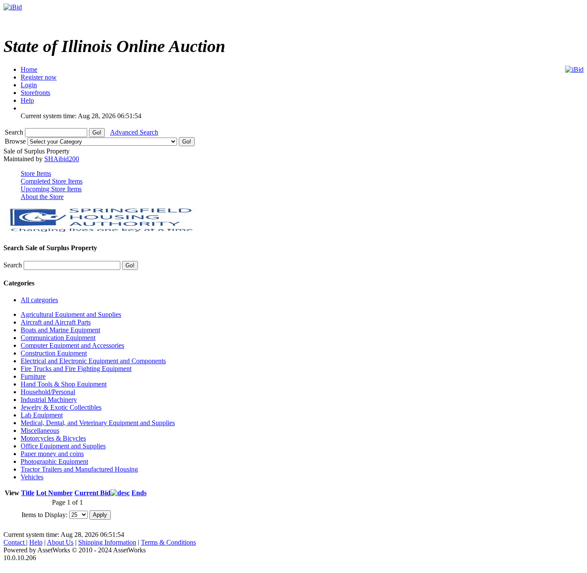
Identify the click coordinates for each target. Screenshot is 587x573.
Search (15, 132)
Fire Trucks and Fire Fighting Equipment (76, 368)
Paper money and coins (52, 453)
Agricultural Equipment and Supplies (71, 314)
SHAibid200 (61, 158)
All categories (39, 299)
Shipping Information (107, 542)
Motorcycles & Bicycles (53, 438)
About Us (60, 542)
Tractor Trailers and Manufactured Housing (79, 469)
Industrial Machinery (49, 399)
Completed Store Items (52, 181)
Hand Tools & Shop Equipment (64, 384)
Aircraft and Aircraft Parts (56, 322)
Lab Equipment (42, 415)
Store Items (36, 173)
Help (36, 542)
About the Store (42, 196)
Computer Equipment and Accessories (72, 345)
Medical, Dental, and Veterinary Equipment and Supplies (98, 422)
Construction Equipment (54, 353)
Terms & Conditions (168, 542)
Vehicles (32, 477)
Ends (139, 492)
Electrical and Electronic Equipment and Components (93, 361)
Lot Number (54, 492)
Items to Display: (44, 514)
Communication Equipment (58, 337)
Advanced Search (134, 132)
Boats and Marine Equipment (60, 330)
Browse (16, 141)
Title (27, 492)
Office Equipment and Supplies (63, 446)
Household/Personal (48, 391)
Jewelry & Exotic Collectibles (61, 407)
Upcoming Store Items (51, 189)
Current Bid (92, 492)
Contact (14, 542)
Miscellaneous (40, 430)
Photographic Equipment (54, 461)
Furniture (33, 376)
